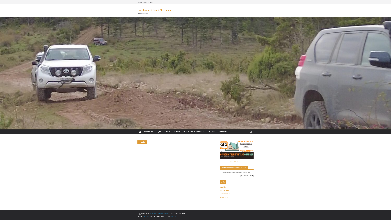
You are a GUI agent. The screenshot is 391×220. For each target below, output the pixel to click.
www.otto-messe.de (236, 161)
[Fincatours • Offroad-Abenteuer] (139, 131)
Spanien (177, 132)
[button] (154, 131)
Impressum (223, 132)
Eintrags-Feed (224, 190)
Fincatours (148, 132)
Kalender (211, 132)
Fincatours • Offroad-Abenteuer (154, 9)
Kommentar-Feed (225, 194)
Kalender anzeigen (246, 176)
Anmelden (223, 187)
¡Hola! (160, 132)
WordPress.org (224, 197)
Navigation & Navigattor (193, 132)
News (168, 132)
